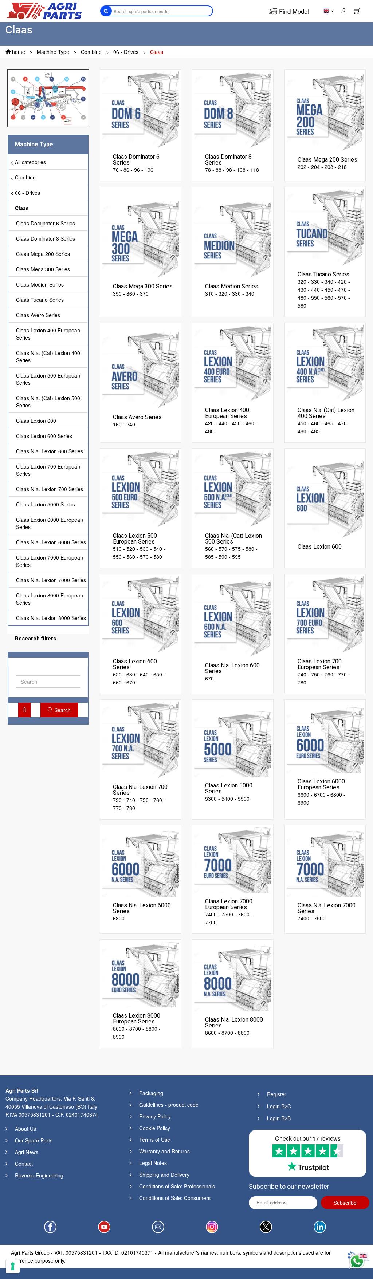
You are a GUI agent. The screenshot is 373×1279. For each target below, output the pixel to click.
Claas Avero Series (38, 315)
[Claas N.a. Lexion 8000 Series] (232, 977)
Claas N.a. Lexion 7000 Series (51, 580)
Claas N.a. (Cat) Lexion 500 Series (48, 401)
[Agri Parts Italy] (44, 10)
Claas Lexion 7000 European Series (49, 561)
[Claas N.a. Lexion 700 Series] (140, 739)
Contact (24, 1163)
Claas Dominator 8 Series (45, 238)
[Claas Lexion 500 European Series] (140, 488)
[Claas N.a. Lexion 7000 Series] (325, 863)
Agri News (26, 1152)
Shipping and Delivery (164, 1174)
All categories (30, 162)
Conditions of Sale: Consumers (175, 1197)
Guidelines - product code (169, 1104)
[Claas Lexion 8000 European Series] (140, 973)
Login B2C (279, 1106)
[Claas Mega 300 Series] (140, 238)
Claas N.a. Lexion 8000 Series (51, 617)
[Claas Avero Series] (140, 369)
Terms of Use (154, 1139)
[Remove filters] (24, 710)
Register (276, 1094)
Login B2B (279, 1118)
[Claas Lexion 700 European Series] (325, 613)
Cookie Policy (154, 1128)
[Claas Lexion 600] (325, 499)
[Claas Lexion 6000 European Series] (325, 739)
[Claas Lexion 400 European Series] (232, 362)
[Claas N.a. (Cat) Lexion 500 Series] (232, 488)
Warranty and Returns (164, 1151)
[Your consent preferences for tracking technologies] (13, 1266)
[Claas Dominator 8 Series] (232, 109)
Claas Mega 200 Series (43, 253)
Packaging (151, 1093)
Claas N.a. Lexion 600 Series (49, 451)
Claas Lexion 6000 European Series (49, 523)
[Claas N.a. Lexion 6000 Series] (140, 863)
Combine (25, 177)
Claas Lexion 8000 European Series (49, 599)
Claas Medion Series (40, 284)
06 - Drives (27, 192)
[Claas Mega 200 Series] (325, 112)
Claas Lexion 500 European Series (48, 379)
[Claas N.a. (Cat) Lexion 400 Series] (325, 362)
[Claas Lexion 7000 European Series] (232, 859)
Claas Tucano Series (40, 299)
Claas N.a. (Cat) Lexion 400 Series (48, 356)
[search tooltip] (106, 10)
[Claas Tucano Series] (325, 226)
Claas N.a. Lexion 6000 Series (51, 542)
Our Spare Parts (33, 1140)
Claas (22, 208)
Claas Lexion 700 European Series (48, 470)
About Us (25, 1128)
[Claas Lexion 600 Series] (140, 613)
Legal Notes (153, 1163)
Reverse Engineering (39, 1175)
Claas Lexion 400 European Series (48, 334)
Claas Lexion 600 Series (44, 435)
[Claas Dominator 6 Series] (140, 109)
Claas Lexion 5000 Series (45, 504)
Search (62, 710)
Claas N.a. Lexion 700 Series (49, 489)
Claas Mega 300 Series (43, 269)
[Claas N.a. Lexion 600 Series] (232, 617)
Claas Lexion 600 (36, 420)
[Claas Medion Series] (232, 238)
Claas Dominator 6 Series (45, 223)
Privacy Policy (155, 1116)
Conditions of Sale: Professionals (177, 1186)
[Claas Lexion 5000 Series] (232, 743)
